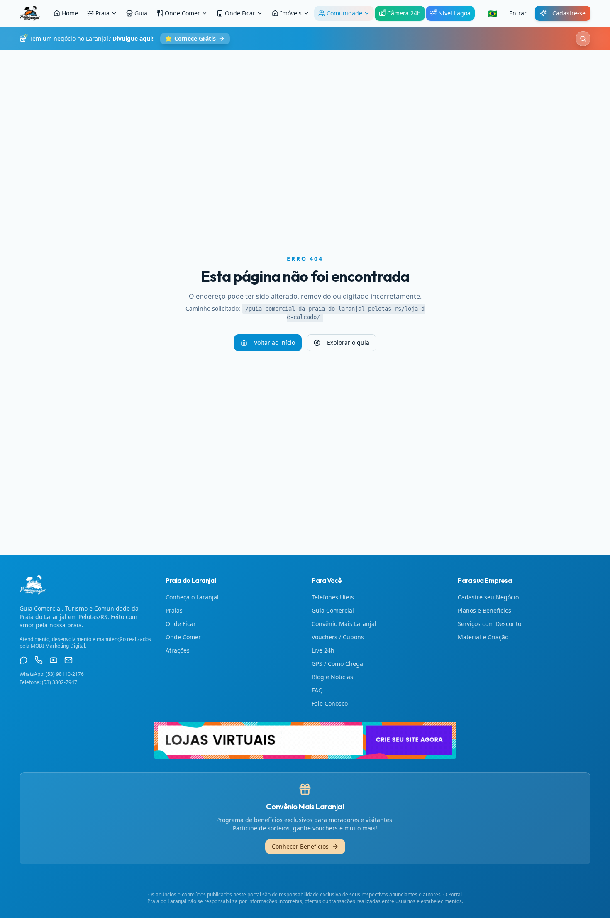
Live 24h (323, 650)
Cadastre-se (569, 13)
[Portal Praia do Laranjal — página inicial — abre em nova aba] (305, 740)
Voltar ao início (274, 342)
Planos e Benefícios (484, 610)
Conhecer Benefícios (300, 846)
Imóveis (291, 13)
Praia (102, 13)
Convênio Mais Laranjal (344, 624)
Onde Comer (182, 13)
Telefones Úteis (333, 597)
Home (70, 13)
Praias (174, 610)
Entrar (518, 13)
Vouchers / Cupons (338, 637)
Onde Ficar (240, 13)
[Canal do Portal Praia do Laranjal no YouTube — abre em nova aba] (53, 660)
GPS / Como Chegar (339, 664)
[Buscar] (583, 38)
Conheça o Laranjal (192, 597)
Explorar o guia (348, 342)
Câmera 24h (404, 13)
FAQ (317, 690)
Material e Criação (483, 637)
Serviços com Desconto (489, 624)
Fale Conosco (330, 703)
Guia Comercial (333, 610)
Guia (140, 13)
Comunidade (344, 13)
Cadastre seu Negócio (488, 597)
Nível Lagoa (454, 13)
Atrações (178, 650)
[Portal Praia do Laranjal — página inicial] (30, 13)
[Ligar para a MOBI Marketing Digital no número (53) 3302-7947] (38, 660)
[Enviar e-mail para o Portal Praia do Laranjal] (68, 660)
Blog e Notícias (332, 677)
